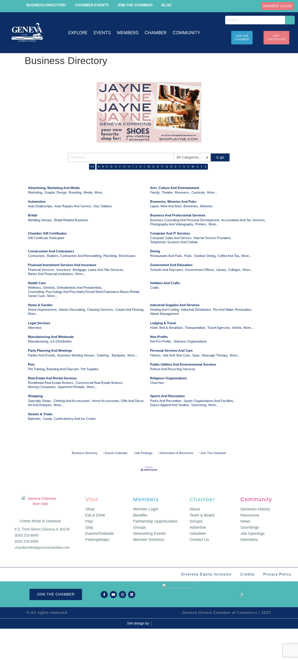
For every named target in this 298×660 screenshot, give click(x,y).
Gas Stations (102, 206)
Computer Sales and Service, (171, 238)
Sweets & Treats (40, 414)
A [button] (98, 166)
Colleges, (234, 270)
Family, (155, 192)
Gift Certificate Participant (46, 238)
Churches (157, 383)
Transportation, (195, 327)
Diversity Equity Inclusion (206, 574)
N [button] (153, 166)
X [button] (197, 166)
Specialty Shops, (40, 401)
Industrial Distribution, (196, 309)
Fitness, (155, 355)
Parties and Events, (42, 355)
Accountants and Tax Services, (243, 220)
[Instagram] (122, 594)
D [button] (111, 166)
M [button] (149, 166)
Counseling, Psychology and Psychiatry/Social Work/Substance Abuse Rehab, (84, 292)
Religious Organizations (168, 378)
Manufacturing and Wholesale (51, 337)
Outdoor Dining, (205, 256)
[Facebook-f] (104, 594)
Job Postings (143, 453)
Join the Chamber (135, 5)
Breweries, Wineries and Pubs (173, 201)
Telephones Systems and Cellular (174, 242)
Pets (31, 364)
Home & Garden (40, 305)
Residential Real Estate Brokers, (51, 383)
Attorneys (35, 327)
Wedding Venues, (40, 220)
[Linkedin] (131, 594)
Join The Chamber (213, 453)
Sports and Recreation (167, 396)
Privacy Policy (277, 574)
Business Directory (46, 5)
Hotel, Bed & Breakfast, (166, 327)
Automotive (37, 201)
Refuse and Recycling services (172, 369)
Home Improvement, (42, 309)
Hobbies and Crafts (165, 283)
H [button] (129, 166)
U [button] (184, 166)
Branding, (75, 192)
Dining (155, 251)
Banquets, (119, 355)
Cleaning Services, (100, 309)
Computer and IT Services (170, 233)
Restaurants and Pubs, (166, 256)
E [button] (116, 166)
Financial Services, (41, 270)
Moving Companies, (42, 387)
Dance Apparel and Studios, (170, 405)
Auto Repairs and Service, (73, 206)
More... (99, 192)
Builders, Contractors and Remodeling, (74, 256)
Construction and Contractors (51, 251)
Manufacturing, (38, 341)
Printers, (201, 224)
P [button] (162, 166)
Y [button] (201, 166)
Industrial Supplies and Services (175, 305)
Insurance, (63, 270)
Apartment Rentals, (71, 387)
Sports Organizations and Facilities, (208, 401)
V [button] (188, 166)
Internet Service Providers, (212, 238)
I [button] (132, 166)
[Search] (290, 20)
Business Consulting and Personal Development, (185, 220)
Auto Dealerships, (40, 206)
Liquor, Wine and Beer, (166, 206)
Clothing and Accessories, (72, 401)
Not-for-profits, (161, 341)
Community (256, 499)
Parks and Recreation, (166, 401)
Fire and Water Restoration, (232, 309)
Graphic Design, (55, 192)
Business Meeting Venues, (76, 355)
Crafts (154, 287)
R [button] (171, 166)
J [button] (136, 166)
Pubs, (188, 256)
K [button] (140, 166)
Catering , (103, 355)
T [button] (179, 166)
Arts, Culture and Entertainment (174, 188)
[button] (78, 32)
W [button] (193, 166)
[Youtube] (113, 594)
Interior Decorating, (72, 309)
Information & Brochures (176, 453)
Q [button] (167, 166)
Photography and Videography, (172, 224)
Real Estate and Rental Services (52, 378)
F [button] (120, 166)
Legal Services (39, 323)
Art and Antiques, (40, 405)
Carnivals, (198, 192)
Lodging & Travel (163, 323)
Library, (221, 270)
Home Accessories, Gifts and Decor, (118, 401)
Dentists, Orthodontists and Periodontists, (73, 287)
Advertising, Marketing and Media (54, 188)
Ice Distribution (61, 341)
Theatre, (167, 192)
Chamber (202, 499)
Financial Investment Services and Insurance (62, 265)
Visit (91, 499)
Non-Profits (159, 337)
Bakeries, (34, 418)
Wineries (206, 206)
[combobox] (255, 20)
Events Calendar (116, 453)
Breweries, (191, 206)
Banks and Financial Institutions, (51, 274)
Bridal (32, 215)
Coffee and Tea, (229, 256)
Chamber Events (92, 5)
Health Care (37, 283)
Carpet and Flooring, (129, 309)
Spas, (196, 355)
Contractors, (37, 256)
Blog (166, 5)
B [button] (103, 166)
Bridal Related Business (71, 220)
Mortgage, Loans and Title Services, (98, 270)
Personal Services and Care (171, 350)
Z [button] (205, 166)
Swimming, (199, 405)
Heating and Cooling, (165, 309)
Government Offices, (200, 270)
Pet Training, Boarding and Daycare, (53, 369)
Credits (247, 574)
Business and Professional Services (177, 215)
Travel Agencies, (219, 327)
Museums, (182, 192)
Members (146, 499)
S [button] (175, 166)
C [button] (107, 166)
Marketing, (35, 192)
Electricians (127, 256)
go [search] (222, 157)
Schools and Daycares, (167, 270)
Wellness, (35, 287)
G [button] (124, 166)
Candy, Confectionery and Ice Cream (69, 418)
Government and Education (171, 265)
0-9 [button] (92, 166)
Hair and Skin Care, (177, 355)
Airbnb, (237, 327)
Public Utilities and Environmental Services (183, 364)
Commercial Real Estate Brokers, (99, 383)
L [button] (144, 166)
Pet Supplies (90, 369)
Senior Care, (37, 296)
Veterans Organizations (190, 341)
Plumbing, (110, 256)
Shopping (35, 396)
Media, (88, 192)
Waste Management (164, 314)
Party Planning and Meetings (50, 350)
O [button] (158, 166)
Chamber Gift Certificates (47, 233)
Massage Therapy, (215, 355)
